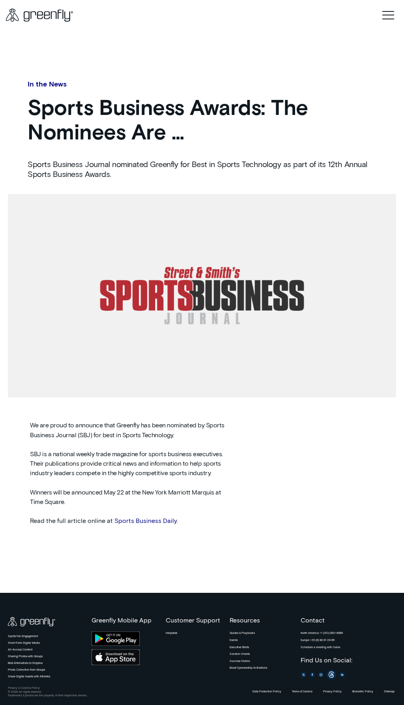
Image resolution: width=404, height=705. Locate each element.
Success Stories (240, 661)
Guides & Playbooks (242, 633)
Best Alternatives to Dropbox (25, 663)
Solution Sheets (240, 654)
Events (234, 640)
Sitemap (389, 691)
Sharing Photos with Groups (25, 656)
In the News (47, 84)
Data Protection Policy (266, 691)
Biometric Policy (362, 691)
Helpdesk (172, 633)
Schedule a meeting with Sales (320, 647)
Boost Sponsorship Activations (248, 668)
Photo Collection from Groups (26, 670)
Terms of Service (302, 691)
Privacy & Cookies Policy (24, 688)
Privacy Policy (332, 691)
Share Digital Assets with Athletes (29, 676)
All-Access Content (20, 650)
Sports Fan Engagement (23, 636)
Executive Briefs (239, 647)
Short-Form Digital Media (24, 643)
